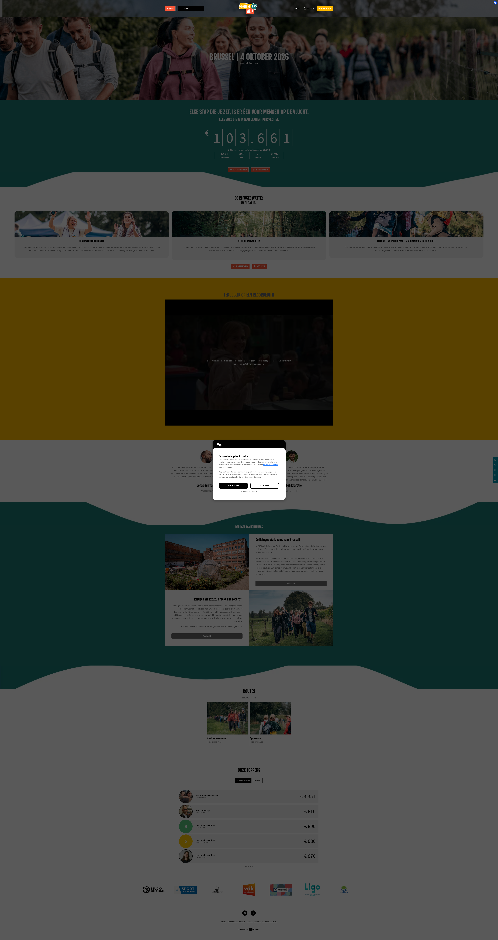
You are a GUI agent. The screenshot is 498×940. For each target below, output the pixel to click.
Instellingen (264, 486)
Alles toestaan (233, 486)
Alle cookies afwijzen (249, 492)
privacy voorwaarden (270, 465)
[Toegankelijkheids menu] (495, 2)
